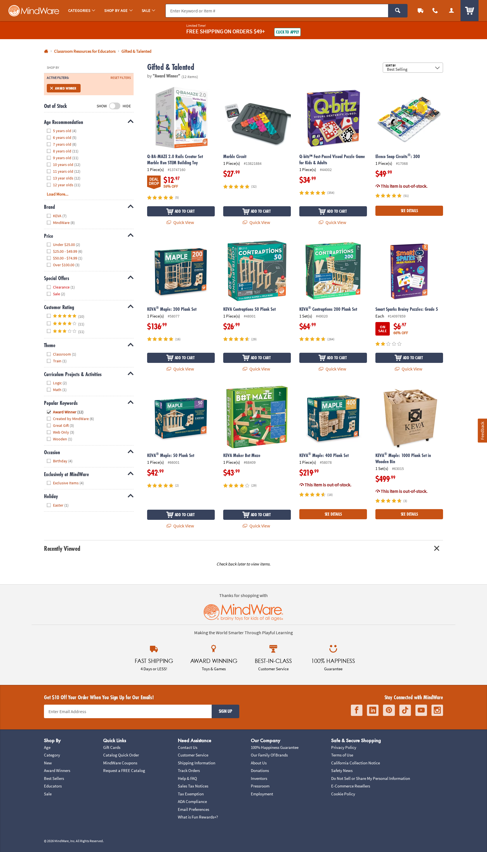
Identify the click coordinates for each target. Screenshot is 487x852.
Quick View (183, 222)
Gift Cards (111, 747)
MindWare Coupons (120, 763)
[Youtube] (421, 710)
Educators (53, 786)
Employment (262, 793)
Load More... (57, 194)
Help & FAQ (187, 778)
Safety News (342, 770)
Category (52, 755)
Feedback (482, 430)
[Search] (398, 10)
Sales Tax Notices (193, 786)
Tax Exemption (191, 793)
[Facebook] (356, 710)
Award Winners (57, 770)
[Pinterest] (389, 710)
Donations (260, 770)
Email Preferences (193, 809)
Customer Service (193, 755)
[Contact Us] (435, 10)
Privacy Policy (343, 747)
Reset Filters (120, 77)
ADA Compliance (192, 801)
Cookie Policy (343, 793)
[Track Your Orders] (420, 10)
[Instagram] (437, 710)
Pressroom (260, 786)
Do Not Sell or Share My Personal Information (370, 778)
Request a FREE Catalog (124, 770)
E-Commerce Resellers (350, 786)
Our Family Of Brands (269, 755)
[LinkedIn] (372, 710)
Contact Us (187, 747)
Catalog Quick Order (121, 755)
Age (47, 747)
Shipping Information (196, 763)
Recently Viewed (62, 548)
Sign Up (225, 711)
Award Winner (65, 88)
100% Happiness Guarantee (274, 747)
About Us (259, 763)
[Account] (451, 10)
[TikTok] (405, 710)
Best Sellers (54, 778)
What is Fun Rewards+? (198, 817)
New (48, 763)
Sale (48, 793)
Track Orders (189, 770)
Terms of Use (342, 755)
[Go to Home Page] (46, 51)
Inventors (259, 778)
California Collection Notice (355, 763)
